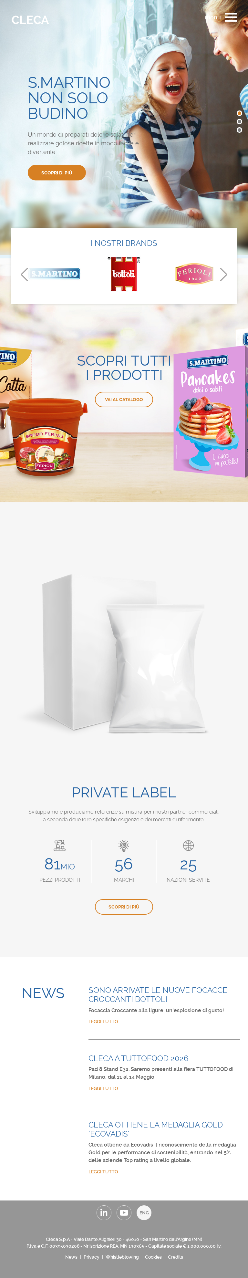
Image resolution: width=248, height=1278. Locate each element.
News (71, 1257)
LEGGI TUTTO (103, 1021)
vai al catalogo (124, 399)
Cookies (153, 1257)
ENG (144, 1212)
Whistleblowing (122, 1257)
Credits (175, 1257)
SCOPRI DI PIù (124, 906)
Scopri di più (56, 172)
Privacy (91, 1257)
